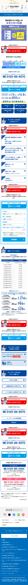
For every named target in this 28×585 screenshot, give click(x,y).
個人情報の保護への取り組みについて (9, 566)
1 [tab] (12, 41)
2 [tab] (14, 41)
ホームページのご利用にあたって (8, 553)
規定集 (3, 540)
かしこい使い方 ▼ (20, 111)
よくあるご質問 (14, 536)
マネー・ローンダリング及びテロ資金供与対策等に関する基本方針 (14, 561)
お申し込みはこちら (14, 49)
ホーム (2, 11)
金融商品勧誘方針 (5, 542)
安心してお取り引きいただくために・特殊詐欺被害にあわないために (14, 550)
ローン (7, 11)
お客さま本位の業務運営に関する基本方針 (10, 568)
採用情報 (4, 525)
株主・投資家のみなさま (7, 522)
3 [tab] (15, 41)
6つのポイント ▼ (7, 106)
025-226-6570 (10, 489)
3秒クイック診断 (14, 88)
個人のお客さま (5, 520)
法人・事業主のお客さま (20, 520)
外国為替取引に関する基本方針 (8, 555)
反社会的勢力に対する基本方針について (10, 547)
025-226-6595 (10, 475)
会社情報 (17, 522)
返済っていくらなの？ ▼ (20, 106)
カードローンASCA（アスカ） (17, 11)
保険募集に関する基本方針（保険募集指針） (11, 563)
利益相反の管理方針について (7, 544)
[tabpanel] (14, 30)
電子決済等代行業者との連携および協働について (11, 557)
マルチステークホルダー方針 (7, 573)
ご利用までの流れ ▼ (8, 111)
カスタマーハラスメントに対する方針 (9, 571)
